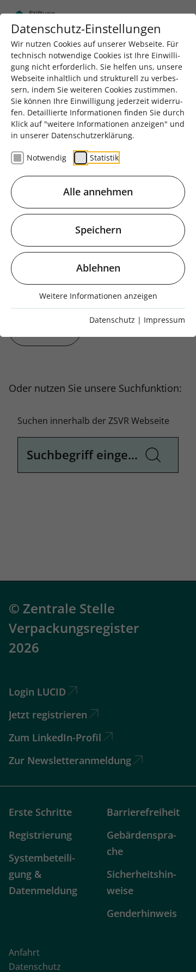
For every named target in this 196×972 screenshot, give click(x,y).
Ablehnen (98, 267)
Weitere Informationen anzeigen (98, 296)
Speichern (98, 229)
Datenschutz (112, 320)
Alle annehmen (98, 191)
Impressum (164, 320)
